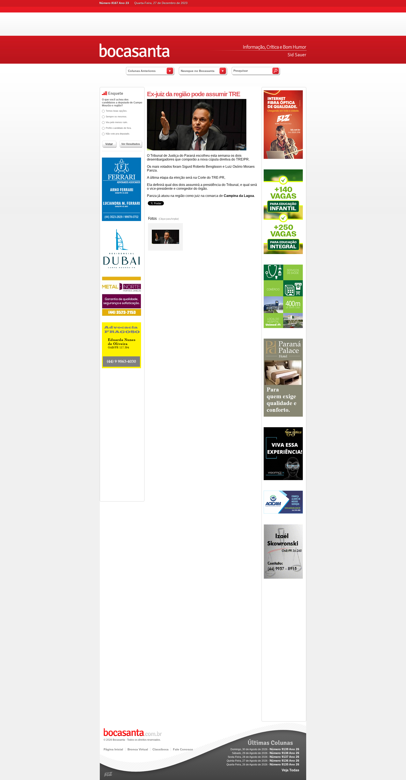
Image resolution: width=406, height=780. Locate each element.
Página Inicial (113, 749)
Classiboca (160, 749)
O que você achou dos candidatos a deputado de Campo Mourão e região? (122, 102)
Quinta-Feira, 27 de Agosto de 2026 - (263, 760)
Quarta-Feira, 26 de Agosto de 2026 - (262, 764)
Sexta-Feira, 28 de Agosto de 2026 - (263, 756)
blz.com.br (108, 774)
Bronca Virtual (138, 749)
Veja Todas (290, 770)
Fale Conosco (183, 749)
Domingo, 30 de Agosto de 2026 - (264, 749)
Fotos (163, 218)
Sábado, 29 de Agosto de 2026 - (265, 753)
